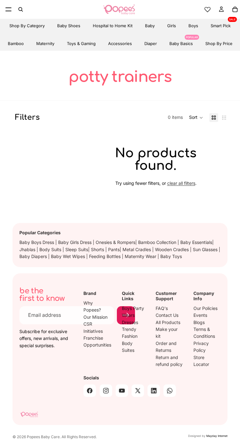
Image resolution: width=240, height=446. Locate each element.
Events (200, 315)
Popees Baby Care (43, 436)
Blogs (199, 322)
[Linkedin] (153, 390)
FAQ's (162, 308)
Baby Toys (171, 256)
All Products (168, 322)
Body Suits (50, 249)
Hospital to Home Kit (112, 25)
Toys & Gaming (81, 43)
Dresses (130, 322)
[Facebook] (89, 390)
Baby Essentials (196, 242)
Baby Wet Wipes (68, 256)
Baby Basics (181, 41)
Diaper (150, 43)
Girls (171, 25)
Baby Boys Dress (37, 242)
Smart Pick (221, 23)
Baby (150, 25)
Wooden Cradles (172, 249)
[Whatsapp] (169, 390)
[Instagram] (105, 390)
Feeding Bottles (105, 256)
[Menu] (8, 9)
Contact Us (167, 315)
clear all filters (181, 183)
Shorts (98, 249)
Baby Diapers (33, 256)
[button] (196, 117)
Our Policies (205, 308)
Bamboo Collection (158, 242)
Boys (193, 25)
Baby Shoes (68, 25)
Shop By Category (27, 25)
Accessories (120, 43)
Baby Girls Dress (75, 242)
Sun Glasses (206, 249)
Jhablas (28, 249)
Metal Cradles (137, 249)
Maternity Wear (141, 256)
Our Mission (95, 317)
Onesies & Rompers (115, 242)
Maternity (45, 43)
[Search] (21, 9)
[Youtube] (121, 390)
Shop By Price (218, 43)
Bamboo (16, 43)
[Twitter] (137, 390)
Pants (114, 249)
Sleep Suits (76, 249)
